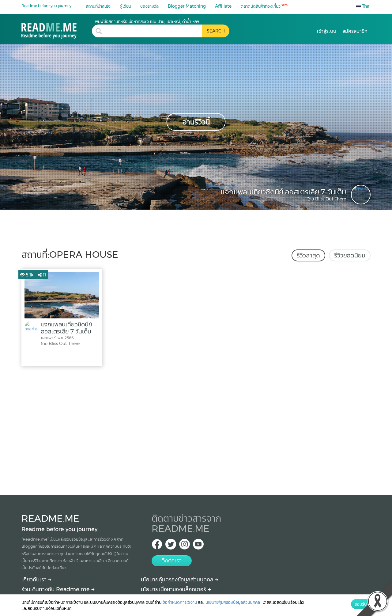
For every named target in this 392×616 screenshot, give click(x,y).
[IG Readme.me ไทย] (184, 546)
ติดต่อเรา (171, 560)
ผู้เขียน (125, 6)
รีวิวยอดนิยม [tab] (349, 255)
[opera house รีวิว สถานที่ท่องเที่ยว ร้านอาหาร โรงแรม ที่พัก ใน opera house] (56, 28)
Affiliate (223, 6)
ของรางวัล (149, 6)
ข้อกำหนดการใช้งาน (180, 602)
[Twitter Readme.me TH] (170, 546)
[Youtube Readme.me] (198, 546)
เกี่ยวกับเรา (34, 579)
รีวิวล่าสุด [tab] (308, 255)
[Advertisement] (196, 429)
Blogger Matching (187, 6)
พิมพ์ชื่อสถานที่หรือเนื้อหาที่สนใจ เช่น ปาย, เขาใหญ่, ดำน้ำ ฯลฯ (147, 21)
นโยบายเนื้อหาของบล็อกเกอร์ (174, 589)
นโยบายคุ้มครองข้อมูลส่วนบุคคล (178, 579)
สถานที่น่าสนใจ (98, 6)
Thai (366, 6)
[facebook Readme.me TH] (157, 546)
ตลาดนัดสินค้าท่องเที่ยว (264, 6)
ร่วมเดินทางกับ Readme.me (56, 589)
